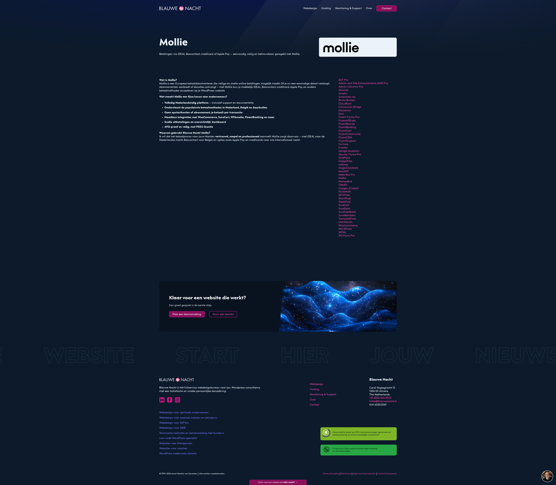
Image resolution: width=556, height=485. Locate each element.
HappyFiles (345, 161)
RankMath (345, 191)
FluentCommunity (350, 134)
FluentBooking (347, 127)
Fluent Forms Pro (349, 117)
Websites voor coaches (173, 448)
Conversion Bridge (350, 107)
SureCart (344, 205)
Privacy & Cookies (331, 474)
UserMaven (345, 222)
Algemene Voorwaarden (364, 474)
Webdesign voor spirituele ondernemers (183, 412)
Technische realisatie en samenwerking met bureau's (191, 433)
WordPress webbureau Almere (177, 453)
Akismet (343, 90)
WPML (342, 232)
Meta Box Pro (347, 175)
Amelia (343, 93)
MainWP (344, 171)
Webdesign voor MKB (172, 428)
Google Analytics (349, 151)
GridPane (344, 158)
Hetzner (343, 164)
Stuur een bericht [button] (223, 314)
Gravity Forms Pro (350, 154)
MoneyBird (345, 181)
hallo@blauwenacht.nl (383, 401)
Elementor (345, 110)
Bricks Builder (347, 100)
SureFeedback (347, 212)
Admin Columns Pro (351, 87)
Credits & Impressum (387, 474)
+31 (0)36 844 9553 (380, 398)
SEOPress (344, 195)
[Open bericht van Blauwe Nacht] (547, 476)
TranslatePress (347, 219)
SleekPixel (345, 202)
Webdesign (310, 8)
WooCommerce (348, 225)
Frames (343, 147)
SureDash (344, 208)
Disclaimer (346, 474)
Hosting (326, 8)
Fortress (343, 144)
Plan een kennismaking (187, 314)
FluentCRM (345, 137)
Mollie (342, 178)
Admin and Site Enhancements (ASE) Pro (363, 83)
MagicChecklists (348, 168)
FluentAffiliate (347, 120)
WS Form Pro (347, 235)
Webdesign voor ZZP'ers (174, 423)
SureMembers (347, 215)
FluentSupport (347, 141)
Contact (386, 8)
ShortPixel (345, 198)
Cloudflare (345, 103)
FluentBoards (347, 124)
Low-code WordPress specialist (178, 438)
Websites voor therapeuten (175, 443)
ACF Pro (343, 80)
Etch (341, 114)
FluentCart (345, 131)
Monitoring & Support (348, 8)
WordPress (345, 229)
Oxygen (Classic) (349, 188)
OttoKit (343, 185)
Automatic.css (347, 97)
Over (369, 8)
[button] (547, 476)
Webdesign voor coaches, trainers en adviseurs (188, 418)
